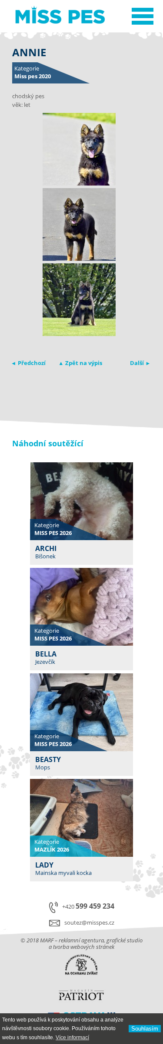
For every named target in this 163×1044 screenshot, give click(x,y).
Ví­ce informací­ (72, 1037)
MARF (46, 940)
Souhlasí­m (144, 1028)
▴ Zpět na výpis (81, 363)
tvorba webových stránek (83, 947)
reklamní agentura (81, 940)
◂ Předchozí (29, 363)
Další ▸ (140, 363)
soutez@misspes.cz (89, 922)
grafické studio (124, 940)
